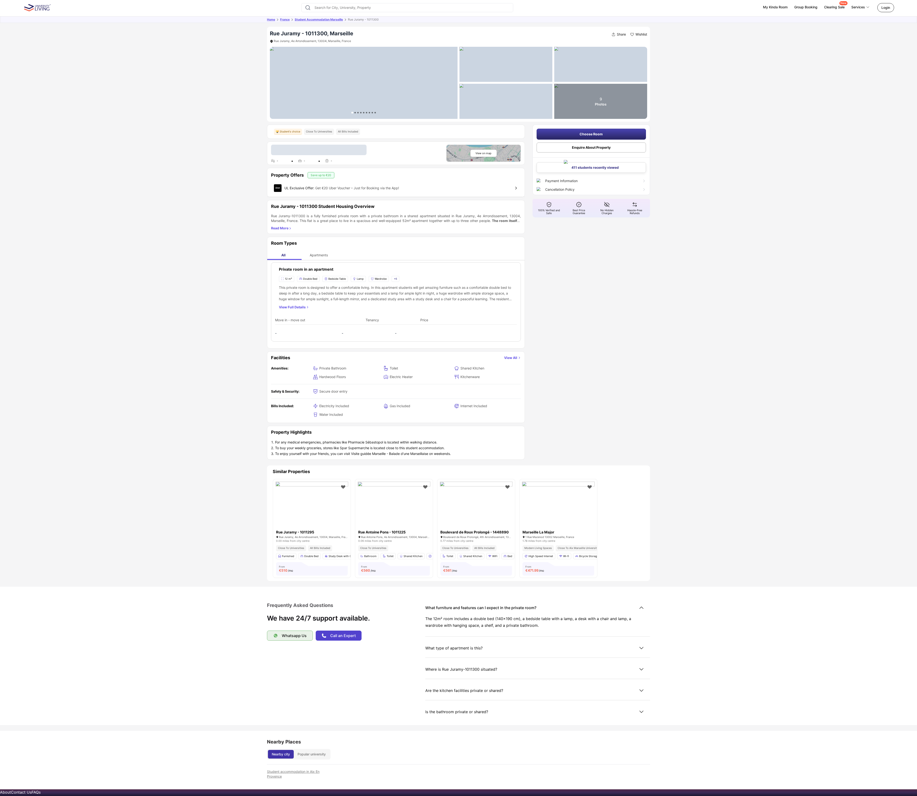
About (5, 792)
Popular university (312, 754)
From (286, 568)
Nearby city (281, 754)
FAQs (36, 792)
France (285, 19)
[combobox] (407, 7)
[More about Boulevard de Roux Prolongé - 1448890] (476, 506)
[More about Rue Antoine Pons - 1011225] (394, 506)
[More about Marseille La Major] (558, 506)
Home (271, 19)
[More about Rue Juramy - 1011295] (312, 506)
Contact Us (21, 792)
